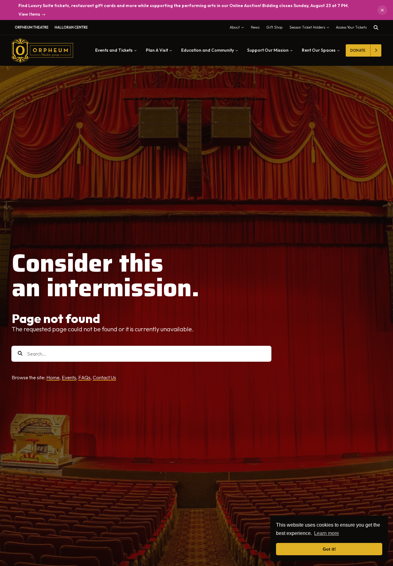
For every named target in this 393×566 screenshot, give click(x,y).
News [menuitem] (255, 27)
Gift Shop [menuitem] (274, 27)
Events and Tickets (114, 50)
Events (69, 377)
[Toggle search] (376, 27)
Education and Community (207, 50)
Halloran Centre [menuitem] (71, 27)
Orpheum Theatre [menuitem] (32, 27)
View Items (31, 14)
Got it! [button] (329, 549)
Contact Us (104, 377)
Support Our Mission (268, 50)
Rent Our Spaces (319, 50)
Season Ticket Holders (310, 28)
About (238, 28)
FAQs (84, 377)
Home (53, 377)
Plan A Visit (157, 50)
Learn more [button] (326, 533)
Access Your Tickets (351, 27)
